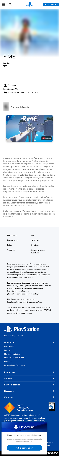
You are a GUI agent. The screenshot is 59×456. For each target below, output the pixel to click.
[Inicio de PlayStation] (29, 4)
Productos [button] (9, 372)
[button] (29, 128)
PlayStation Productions (14, 357)
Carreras (7, 350)
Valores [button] (8, 378)
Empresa (7, 361)
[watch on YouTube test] (46, 138)
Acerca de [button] (9, 342)
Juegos (14, 335)
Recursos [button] (9, 391)
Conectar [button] (8, 397)
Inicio (6, 335)
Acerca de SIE (9, 346)
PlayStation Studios (12, 354)
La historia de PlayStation (14, 365)
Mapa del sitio (50, 444)
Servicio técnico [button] (12, 384)
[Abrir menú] (3, 4)
